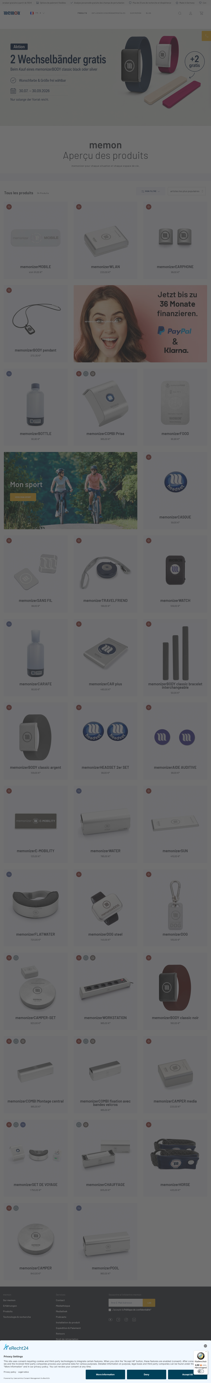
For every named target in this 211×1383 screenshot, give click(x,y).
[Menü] (206, 1352)
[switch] (201, 1371)
